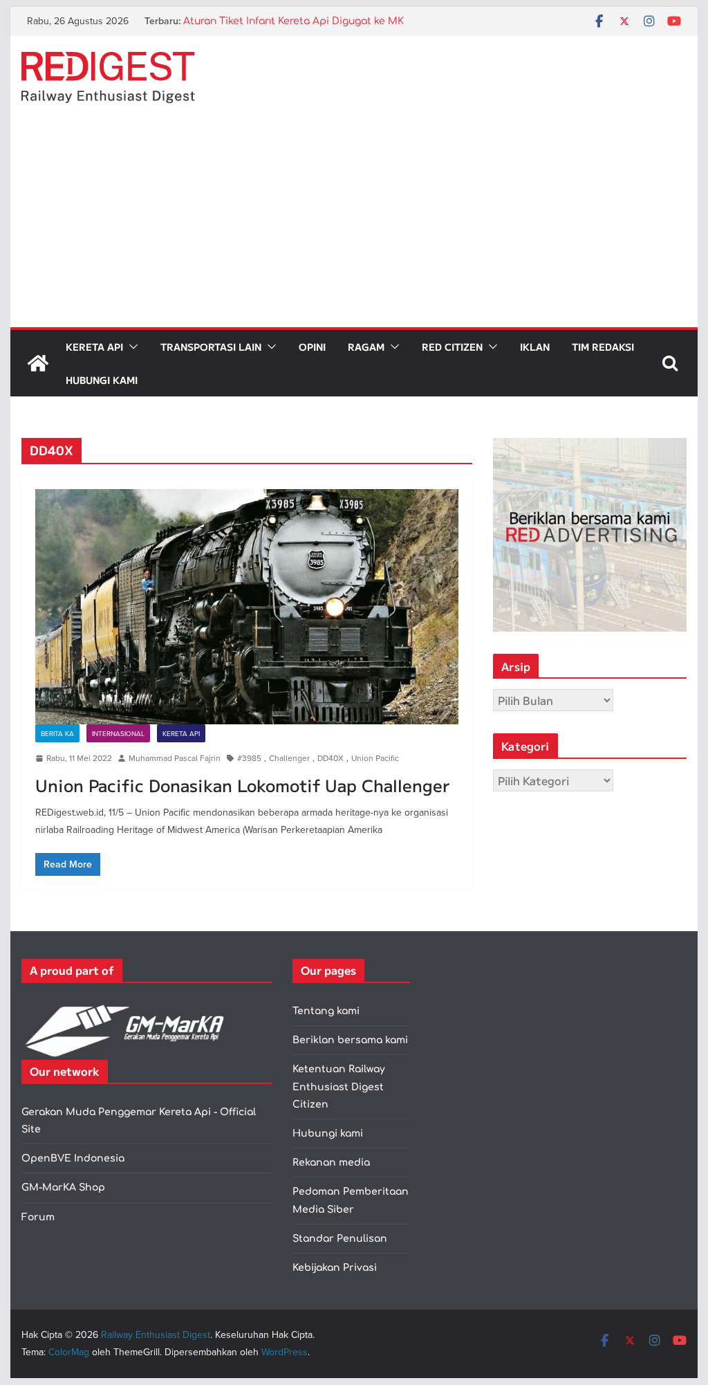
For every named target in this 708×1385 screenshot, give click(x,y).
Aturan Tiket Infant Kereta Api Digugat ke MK (293, 25)
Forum (38, 1217)
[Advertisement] (353, 223)
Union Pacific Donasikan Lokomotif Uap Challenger (242, 785)
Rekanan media (331, 1162)
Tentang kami (326, 1011)
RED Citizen (452, 347)
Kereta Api (94, 347)
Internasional (118, 733)
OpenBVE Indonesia (72, 1158)
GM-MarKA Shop (63, 1187)
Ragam (366, 347)
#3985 (249, 758)
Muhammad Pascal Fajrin (175, 758)
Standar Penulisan (339, 1238)
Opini (312, 347)
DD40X (330, 758)
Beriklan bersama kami (350, 1040)
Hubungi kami (327, 1133)
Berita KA (57, 733)
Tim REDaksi (603, 347)
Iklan (535, 347)
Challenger (289, 758)
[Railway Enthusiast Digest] (38, 363)
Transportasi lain (210, 347)
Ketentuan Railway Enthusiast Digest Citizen (338, 1086)
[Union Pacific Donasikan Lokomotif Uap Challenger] (246, 606)
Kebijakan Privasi (334, 1268)
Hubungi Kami (102, 380)
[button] (130, 346)
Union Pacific (375, 758)
